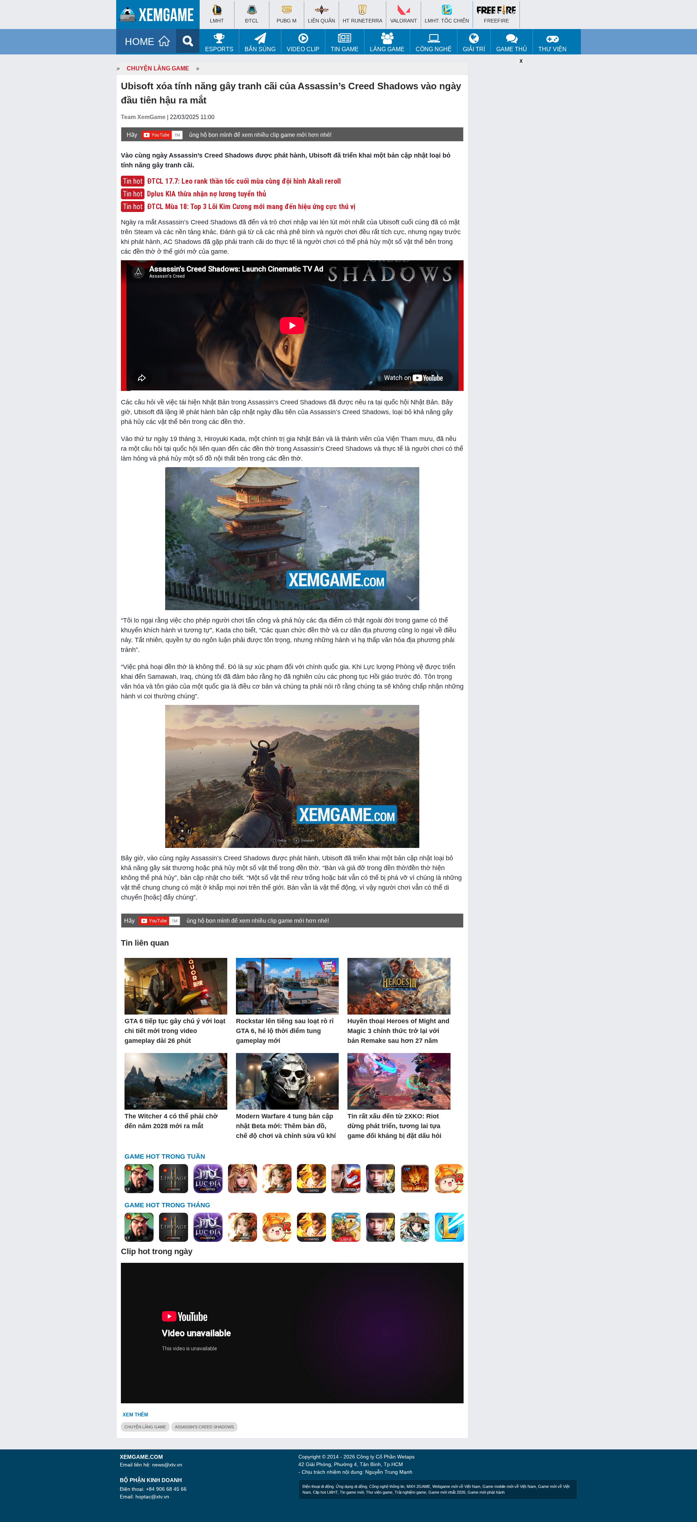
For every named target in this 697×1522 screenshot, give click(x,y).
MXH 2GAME (418, 1486)
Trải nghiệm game (410, 1492)
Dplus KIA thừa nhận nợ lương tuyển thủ (206, 193)
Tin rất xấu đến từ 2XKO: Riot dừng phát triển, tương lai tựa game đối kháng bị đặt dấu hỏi (394, 1126)
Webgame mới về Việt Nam (456, 1486)
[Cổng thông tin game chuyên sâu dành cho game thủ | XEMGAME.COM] (159, 16)
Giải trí (474, 49)
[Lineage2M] (173, 1179)
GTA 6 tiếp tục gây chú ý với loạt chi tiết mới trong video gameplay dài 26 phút (175, 1030)
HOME (139, 41)
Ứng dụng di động (351, 1486)
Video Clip (303, 49)
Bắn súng (260, 49)
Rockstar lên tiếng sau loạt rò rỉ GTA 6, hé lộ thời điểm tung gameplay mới (285, 1030)
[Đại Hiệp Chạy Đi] (414, 1227)
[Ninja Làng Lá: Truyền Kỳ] (414, 1179)
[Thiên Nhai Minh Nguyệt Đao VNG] (277, 1179)
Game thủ (511, 49)
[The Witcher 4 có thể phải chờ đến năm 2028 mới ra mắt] (176, 1082)
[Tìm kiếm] (188, 41)
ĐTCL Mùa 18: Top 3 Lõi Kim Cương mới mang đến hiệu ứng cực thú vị (251, 206)
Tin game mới (352, 1492)
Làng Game (387, 49)
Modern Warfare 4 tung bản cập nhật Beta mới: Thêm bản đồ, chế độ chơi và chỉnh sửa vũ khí (286, 1126)
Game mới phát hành (486, 1492)
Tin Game (345, 49)
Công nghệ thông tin (386, 1486)
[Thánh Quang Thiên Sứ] (242, 1179)
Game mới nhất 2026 (446, 1492)
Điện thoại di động (318, 1486)
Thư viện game (379, 1492)
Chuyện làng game (158, 68)
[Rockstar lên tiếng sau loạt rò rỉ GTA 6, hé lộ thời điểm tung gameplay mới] (287, 987)
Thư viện (552, 49)
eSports (219, 49)
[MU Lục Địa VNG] (208, 1179)
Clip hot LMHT (325, 1492)
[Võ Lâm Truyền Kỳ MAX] (380, 1179)
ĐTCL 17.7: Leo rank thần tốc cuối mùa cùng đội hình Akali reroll (244, 181)
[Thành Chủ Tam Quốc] (345, 1227)
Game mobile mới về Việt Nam (509, 1486)
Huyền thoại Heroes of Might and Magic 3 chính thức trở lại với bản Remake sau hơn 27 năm (398, 1030)
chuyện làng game (145, 1427)
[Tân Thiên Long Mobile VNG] (311, 1179)
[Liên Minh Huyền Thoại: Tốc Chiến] (449, 1227)
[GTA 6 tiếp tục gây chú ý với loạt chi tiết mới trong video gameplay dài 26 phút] (176, 987)
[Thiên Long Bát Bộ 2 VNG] (345, 1179)
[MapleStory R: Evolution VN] (449, 1179)
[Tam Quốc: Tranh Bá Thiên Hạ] (139, 1179)
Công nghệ (434, 49)
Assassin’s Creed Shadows (204, 1427)
